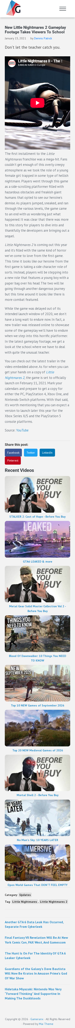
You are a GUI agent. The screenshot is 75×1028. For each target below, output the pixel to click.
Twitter (30, 452)
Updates (25, 895)
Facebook (13, 452)
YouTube (22, 430)
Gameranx (36, 1019)
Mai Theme (46, 1024)
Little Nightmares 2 (53, 902)
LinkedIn (47, 452)
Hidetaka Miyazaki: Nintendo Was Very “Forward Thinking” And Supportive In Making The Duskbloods (33, 993)
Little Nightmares (24, 902)
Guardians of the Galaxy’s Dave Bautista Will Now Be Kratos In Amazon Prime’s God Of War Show (36, 973)
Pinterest (12, 460)
